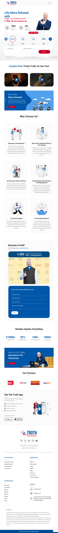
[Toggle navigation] (49, 3)
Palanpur (6, 496)
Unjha (5, 500)
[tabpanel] (29, 100)
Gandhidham (7, 487)
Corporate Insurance (9, 462)
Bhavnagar (6, 485)
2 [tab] (5, 100)
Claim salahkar (33, 464)
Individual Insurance (8, 464)
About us (32, 462)
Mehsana (6, 491)
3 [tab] (5, 101)
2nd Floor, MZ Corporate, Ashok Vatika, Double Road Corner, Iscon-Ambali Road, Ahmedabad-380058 (43, 498)
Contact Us (32, 473)
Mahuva (6, 489)
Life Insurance (7, 468)
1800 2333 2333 (37, 489)
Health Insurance (8, 466)
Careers (31, 466)
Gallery (31, 470)
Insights (31, 468)
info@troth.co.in (37, 493)
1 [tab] (5, 98)
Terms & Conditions (34, 477)
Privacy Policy (33, 475)
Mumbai (6, 494)
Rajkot (5, 498)
